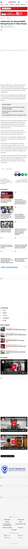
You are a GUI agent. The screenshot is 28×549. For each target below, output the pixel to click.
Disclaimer (14, 529)
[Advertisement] (14, 69)
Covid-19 (5, 315)
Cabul (2, 169)
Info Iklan (20, 527)
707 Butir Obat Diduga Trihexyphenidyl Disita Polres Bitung (6, 201)
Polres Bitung (9, 169)
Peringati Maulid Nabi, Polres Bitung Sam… (15, 341)
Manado (5, 313)
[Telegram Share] (22, 174)
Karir (20, 521)
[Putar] (2, 373)
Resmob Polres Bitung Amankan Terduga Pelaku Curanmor (7, 246)
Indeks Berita (7, 519)
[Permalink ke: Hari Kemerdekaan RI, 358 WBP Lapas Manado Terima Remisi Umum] (21, 253)
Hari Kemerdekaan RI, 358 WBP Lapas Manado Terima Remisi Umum (21, 260)
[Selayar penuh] (25, 373)
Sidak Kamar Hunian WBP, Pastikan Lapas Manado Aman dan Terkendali (21, 246)
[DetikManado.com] (14, 2)
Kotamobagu (6, 318)
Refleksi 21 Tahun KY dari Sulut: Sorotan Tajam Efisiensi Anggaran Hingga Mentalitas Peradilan (21, 231)
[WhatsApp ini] (25, 174)
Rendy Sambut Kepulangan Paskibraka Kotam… (15, 352)
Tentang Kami (20, 519)
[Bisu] (23, 373)
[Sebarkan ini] (15, 174)
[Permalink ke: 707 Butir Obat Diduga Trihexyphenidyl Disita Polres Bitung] (7, 195)
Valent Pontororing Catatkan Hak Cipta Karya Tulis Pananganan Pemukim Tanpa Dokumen (7, 260)
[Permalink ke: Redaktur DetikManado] (2, 26)
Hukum (13, 344)
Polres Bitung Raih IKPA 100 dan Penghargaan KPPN (14, 115)
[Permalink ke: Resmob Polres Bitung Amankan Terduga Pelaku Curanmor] (7, 240)
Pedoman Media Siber (20, 524)
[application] (14, 367)
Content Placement (7, 527)
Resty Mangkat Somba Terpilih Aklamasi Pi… (16, 335)
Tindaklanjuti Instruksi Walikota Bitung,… (16, 329)
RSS (21, 537)
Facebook (8, 535)
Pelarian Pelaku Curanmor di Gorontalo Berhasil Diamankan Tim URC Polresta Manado (21, 201)
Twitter (21, 535)
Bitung (4, 320)
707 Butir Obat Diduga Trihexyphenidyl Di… (16, 347)
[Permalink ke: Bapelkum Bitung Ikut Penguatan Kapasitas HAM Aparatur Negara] (7, 224)
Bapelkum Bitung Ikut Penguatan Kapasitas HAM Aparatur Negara (6, 230)
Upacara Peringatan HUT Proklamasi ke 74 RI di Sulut (21, 180)
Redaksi (7, 521)
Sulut (4, 310)
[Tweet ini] (19, 174)
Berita (7, 328)
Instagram (8, 537)
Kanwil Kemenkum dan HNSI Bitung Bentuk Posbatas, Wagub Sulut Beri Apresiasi (6, 216)
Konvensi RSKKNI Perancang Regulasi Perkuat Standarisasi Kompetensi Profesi (20, 216)
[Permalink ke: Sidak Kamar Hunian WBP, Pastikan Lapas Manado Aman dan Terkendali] (21, 240)
